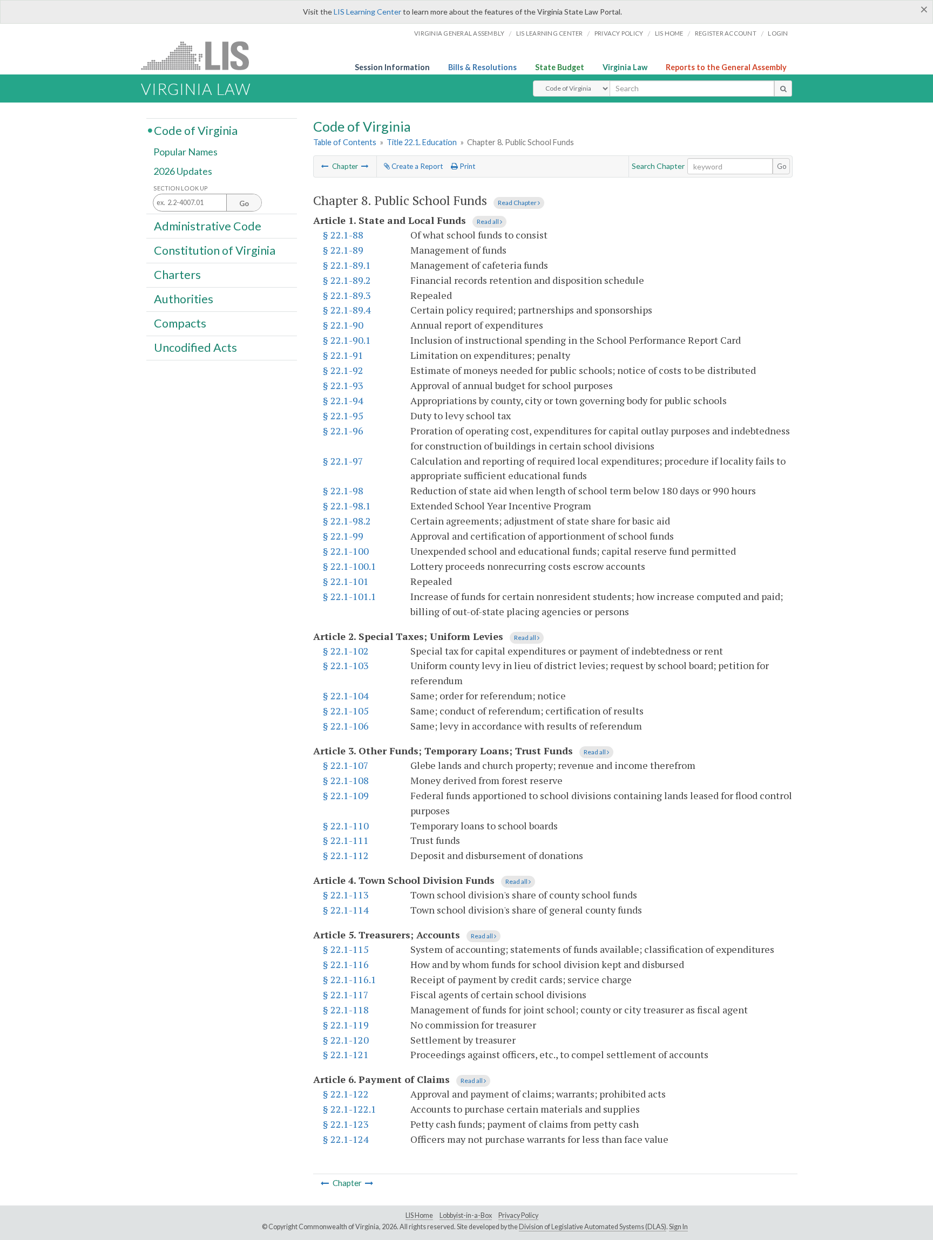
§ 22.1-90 (343, 324)
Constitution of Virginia (214, 250)
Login (778, 33)
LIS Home (419, 1215)
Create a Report (416, 166)
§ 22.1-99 (343, 535)
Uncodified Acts (195, 347)
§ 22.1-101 (346, 581)
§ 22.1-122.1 (349, 1108)
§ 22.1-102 (346, 650)
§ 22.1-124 (346, 1139)
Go (782, 166)
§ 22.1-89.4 (347, 309)
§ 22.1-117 (346, 994)
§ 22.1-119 (346, 1024)
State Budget (559, 67)
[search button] (783, 88)
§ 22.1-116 (346, 964)
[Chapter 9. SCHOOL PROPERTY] (365, 166)
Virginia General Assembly (459, 33)
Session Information (392, 67)
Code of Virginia (196, 130)
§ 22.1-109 (346, 795)
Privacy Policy (619, 33)
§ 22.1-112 (346, 855)
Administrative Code (207, 226)
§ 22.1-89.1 (347, 264)
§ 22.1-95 (343, 415)
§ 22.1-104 (346, 695)
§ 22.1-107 (346, 765)
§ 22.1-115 (346, 949)
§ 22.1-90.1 (347, 339)
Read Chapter (518, 203)
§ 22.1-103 (346, 665)
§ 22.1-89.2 (347, 280)
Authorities (183, 299)
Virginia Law (625, 67)
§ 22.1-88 (343, 234)
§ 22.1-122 (346, 1093)
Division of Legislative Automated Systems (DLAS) (592, 1227)
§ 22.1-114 (346, 909)
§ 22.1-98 (343, 490)
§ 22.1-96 (343, 430)
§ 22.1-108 (346, 780)
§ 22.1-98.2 (347, 520)
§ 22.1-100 (346, 550)
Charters (177, 275)
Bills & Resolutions (482, 67)
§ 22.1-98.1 (347, 505)
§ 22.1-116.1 (349, 979)
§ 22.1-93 (343, 385)
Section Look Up (180, 188)
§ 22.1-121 (346, 1054)
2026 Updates (182, 171)
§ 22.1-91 (343, 355)
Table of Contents (344, 142)
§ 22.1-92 (343, 370)
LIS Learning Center (367, 11)
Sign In (678, 1227)
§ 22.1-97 (343, 460)
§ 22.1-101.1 (349, 596)
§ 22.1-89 (343, 249)
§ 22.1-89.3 (347, 295)
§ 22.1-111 (346, 840)
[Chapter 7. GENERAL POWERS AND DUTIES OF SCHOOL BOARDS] (325, 166)
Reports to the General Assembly (726, 67)
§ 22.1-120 (346, 1039)
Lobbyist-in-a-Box (466, 1215)
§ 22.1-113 (346, 894)
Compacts (180, 323)
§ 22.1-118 (346, 1009)
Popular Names (185, 152)
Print (466, 166)
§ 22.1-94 (343, 400)
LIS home (669, 33)
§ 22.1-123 (346, 1124)
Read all (488, 221)
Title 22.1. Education (422, 142)
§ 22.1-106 (346, 725)
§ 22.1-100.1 (349, 566)
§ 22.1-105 (346, 710)
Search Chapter (658, 166)
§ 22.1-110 (346, 825)
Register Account (725, 33)
